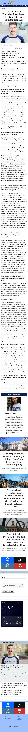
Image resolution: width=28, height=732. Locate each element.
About (17, 5)
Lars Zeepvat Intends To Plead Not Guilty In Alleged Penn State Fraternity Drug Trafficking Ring (14, 459)
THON (3, 8)
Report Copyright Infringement (20, 718)
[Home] (8, 3)
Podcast (10, 5)
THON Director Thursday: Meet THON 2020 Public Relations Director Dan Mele (12, 668)
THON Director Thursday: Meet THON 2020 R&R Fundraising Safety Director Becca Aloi (14, 685)
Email (3, 577)
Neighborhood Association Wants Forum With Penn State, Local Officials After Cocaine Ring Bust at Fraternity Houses (14, 498)
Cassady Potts (6, 48)
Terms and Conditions (8, 717)
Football (22, 5)
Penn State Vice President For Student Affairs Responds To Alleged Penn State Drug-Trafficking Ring (14, 539)
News (5, 5)
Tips (14, 5)
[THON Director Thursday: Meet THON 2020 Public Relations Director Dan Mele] (14, 664)
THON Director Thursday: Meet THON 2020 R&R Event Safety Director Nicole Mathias (12, 692)
